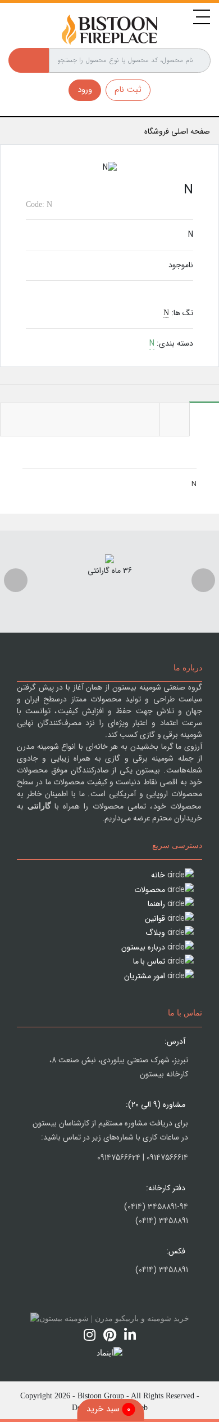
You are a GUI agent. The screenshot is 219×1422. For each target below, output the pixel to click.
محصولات (149, 890)
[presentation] (16, 580)
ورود (84, 89)
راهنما (156, 904)
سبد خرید (108, 1409)
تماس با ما (149, 961)
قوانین (155, 918)
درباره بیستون (143, 947)
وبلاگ (155, 932)
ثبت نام (128, 89)
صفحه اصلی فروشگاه (177, 131)
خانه (158, 875)
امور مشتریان (144, 976)
